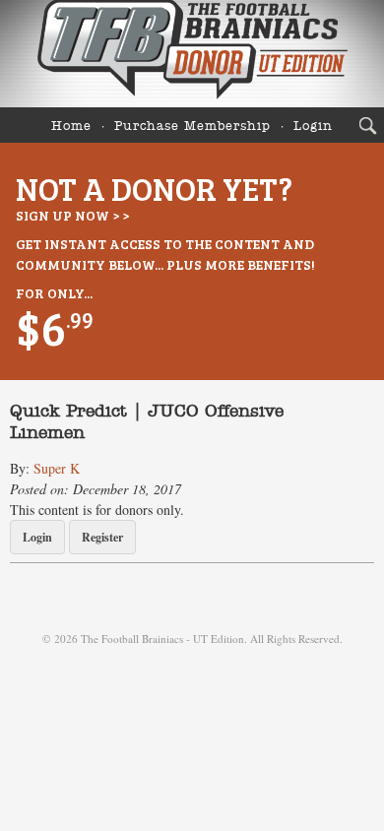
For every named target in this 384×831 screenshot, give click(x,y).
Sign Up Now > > (72, 215)
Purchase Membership (192, 126)
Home (71, 126)
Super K (56, 468)
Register (102, 537)
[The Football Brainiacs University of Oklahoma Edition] (192, 53)
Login (313, 126)
